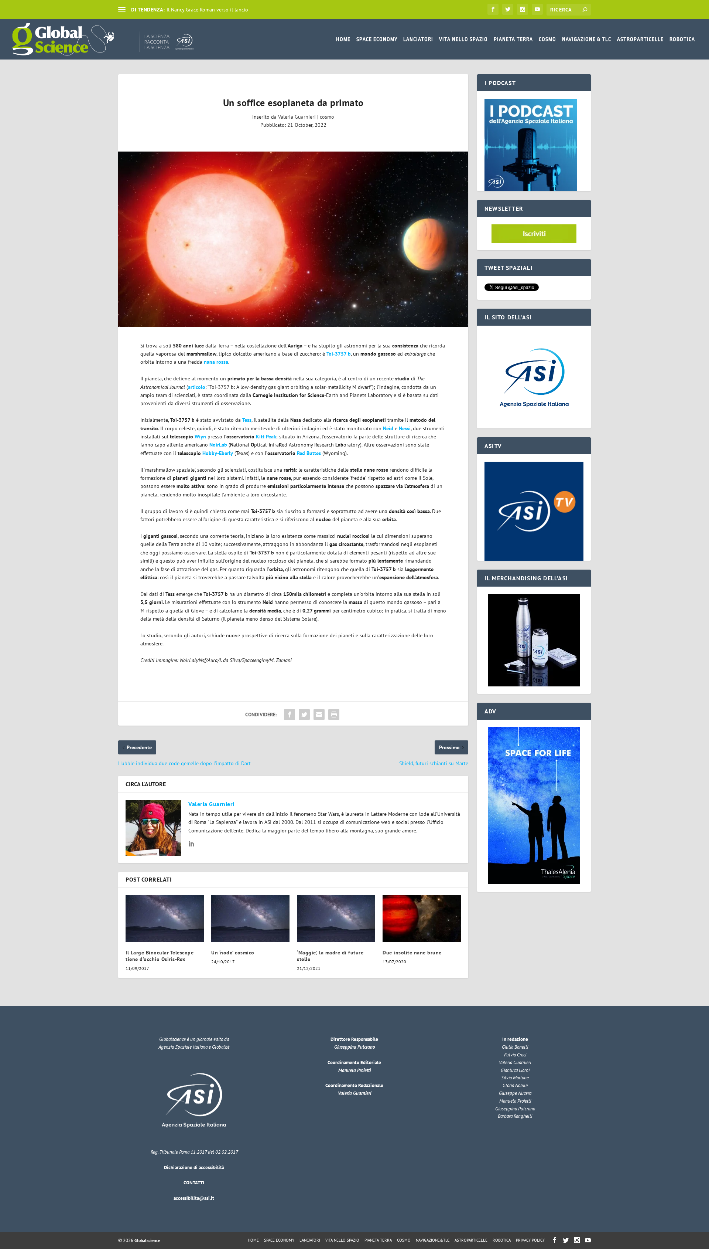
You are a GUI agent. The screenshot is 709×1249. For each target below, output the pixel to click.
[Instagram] (522, 9)
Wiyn (200, 436)
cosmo (327, 116)
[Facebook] (493, 9)
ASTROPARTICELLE (640, 39)
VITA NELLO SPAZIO (463, 39)
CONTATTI (194, 1183)
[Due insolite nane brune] (422, 918)
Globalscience (147, 1240)
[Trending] (122, 9)
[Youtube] (537, 9)
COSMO (547, 39)
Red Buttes (309, 453)
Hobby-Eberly (217, 453)
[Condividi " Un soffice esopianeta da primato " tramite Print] (333, 714)
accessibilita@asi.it (194, 1198)
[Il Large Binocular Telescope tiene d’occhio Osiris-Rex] (165, 918)
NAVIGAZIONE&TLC (432, 1240)
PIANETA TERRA (513, 39)
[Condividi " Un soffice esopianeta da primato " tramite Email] (319, 714)
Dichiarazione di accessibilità (194, 1167)
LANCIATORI (418, 39)
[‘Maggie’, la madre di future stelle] (336, 918)
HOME (343, 39)
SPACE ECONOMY (376, 39)
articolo (196, 387)
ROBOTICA (682, 39)
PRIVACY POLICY (530, 1240)
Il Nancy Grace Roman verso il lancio (207, 9)
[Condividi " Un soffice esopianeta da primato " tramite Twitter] (304, 714)
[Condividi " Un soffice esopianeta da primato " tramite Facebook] (289, 714)
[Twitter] (507, 9)
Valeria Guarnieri (297, 116)
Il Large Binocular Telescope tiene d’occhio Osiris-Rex (159, 956)
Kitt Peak (266, 436)
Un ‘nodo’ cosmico (232, 952)
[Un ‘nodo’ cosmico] (250, 918)
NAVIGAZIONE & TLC (586, 39)
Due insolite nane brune (412, 952)
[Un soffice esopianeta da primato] (293, 239)
